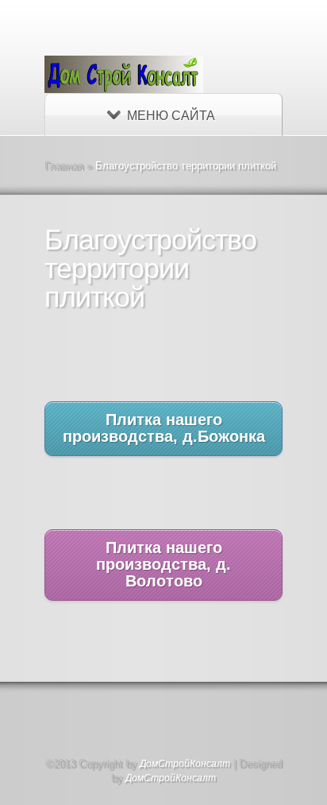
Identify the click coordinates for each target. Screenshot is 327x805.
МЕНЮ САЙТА (171, 115)
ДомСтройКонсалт (185, 763)
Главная (63, 166)
